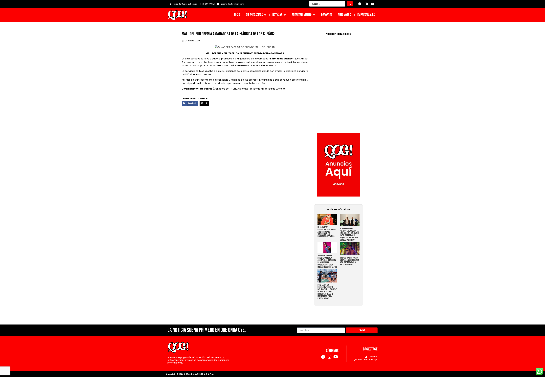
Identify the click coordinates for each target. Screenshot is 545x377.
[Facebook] (360, 4)
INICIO (236, 15)
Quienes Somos (254, 15)
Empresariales (366, 15)
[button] (190, 103)
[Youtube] (372, 4)
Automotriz (344, 15)
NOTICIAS (277, 15)
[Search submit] (350, 3)
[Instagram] (366, 4)
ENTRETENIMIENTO (302, 15)
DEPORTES (326, 15)
